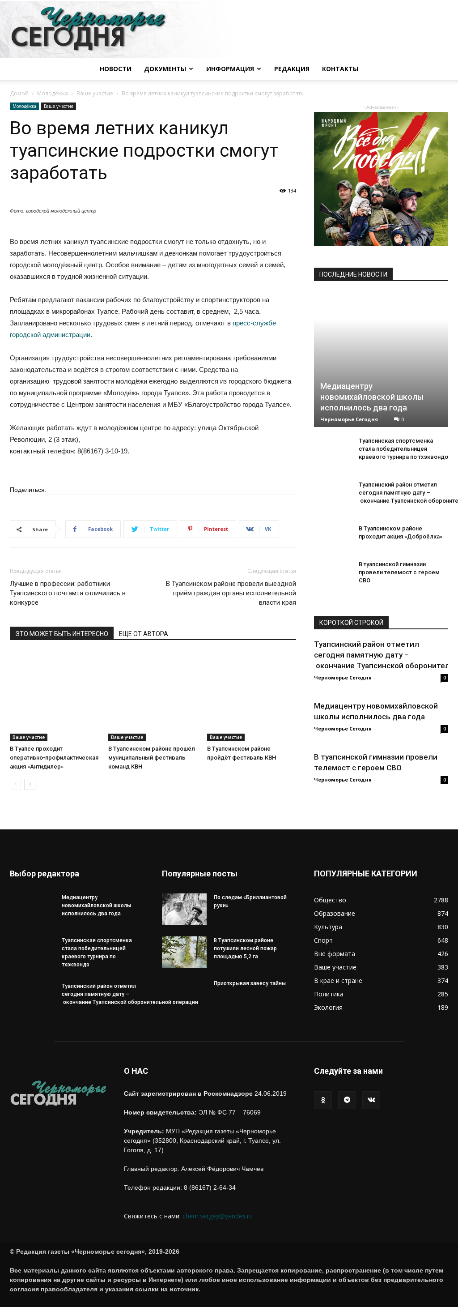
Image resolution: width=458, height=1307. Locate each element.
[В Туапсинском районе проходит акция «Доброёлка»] (332, 542)
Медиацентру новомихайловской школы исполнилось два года (372, 396)
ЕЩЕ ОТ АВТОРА (143, 633)
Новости (115, 68)
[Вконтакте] (371, 1100)
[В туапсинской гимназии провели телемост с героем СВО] (332, 577)
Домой (19, 93)
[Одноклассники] (323, 1100)
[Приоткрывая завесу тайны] (184, 1001)
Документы (165, 68)
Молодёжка (52, 93)
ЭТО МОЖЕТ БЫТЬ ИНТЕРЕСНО (61, 633)
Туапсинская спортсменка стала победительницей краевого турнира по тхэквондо (403, 448)
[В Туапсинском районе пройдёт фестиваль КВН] (251, 696)
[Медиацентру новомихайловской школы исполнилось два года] (381, 360)
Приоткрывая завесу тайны (250, 983)
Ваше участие (94, 93)
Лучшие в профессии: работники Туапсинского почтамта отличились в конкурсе (68, 593)
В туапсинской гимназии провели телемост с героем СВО (399, 572)
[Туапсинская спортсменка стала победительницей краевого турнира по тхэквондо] (332, 454)
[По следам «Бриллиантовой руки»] (184, 909)
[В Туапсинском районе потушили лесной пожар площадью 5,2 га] (184, 952)
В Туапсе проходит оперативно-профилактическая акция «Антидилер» (54, 757)
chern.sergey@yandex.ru (217, 1216)
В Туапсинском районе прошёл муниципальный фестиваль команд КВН (151, 757)
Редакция (292, 68)
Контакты (340, 68)
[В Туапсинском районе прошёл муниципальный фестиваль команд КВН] (152, 696)
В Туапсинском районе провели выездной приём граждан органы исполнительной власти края (231, 593)
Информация (230, 68)
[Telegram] (347, 1100)
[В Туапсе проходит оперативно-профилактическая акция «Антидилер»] (54, 696)
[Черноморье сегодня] (229, 29)
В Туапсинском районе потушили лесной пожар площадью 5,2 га (245, 948)
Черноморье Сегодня (349, 419)
